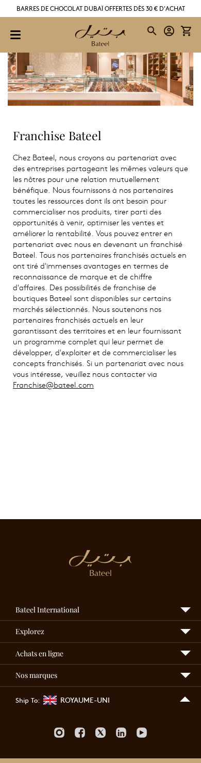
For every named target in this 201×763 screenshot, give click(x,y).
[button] (169, 31)
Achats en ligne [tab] (39, 653)
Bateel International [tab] (47, 610)
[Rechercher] (152, 31)
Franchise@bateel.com (53, 384)
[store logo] (100, 36)
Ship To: (27, 700)
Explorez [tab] (29, 631)
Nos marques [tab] (36, 675)
